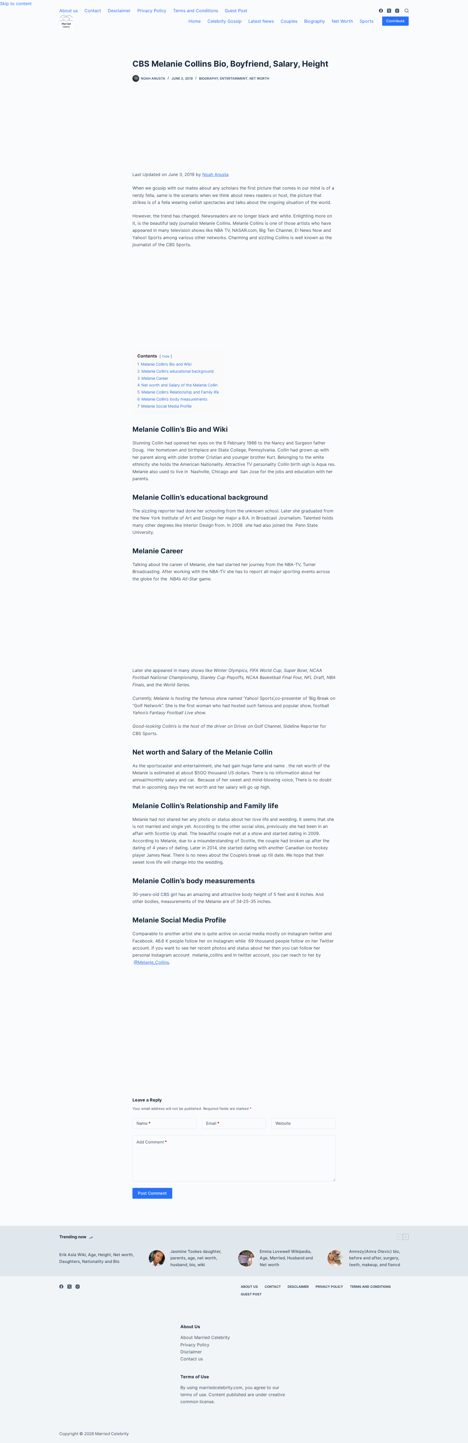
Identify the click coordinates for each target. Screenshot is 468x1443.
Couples (289, 21)
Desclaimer (119, 10)
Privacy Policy (151, 10)
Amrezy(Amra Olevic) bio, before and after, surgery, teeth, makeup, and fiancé (374, 1258)
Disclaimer (191, 1351)
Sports (366, 21)
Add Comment (151, 1142)
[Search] (407, 11)
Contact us (191, 1358)
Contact (92, 10)
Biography (314, 21)
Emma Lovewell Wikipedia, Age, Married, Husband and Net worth (286, 1258)
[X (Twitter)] (389, 11)
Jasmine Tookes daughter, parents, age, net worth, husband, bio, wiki (196, 1258)
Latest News (261, 21)
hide (165, 356)
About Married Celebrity (205, 1337)
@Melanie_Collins (151, 962)
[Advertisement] (234, 131)
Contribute (395, 21)
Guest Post (236, 10)
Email (212, 1123)
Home (194, 21)
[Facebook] (381, 11)
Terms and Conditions (195, 10)
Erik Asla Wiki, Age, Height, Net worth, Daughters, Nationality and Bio (96, 1258)
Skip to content (16, 3)
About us (68, 10)
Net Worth (342, 21)
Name (143, 1123)
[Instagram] (397, 11)
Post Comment (152, 1193)
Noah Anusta (215, 174)
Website (283, 1123)
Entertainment (234, 78)
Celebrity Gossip (224, 21)
